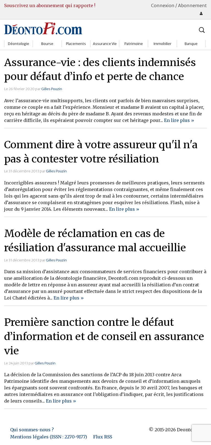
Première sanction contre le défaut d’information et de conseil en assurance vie (104, 336)
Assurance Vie (105, 43)
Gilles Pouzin (51, 89)
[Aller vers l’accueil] (43, 28)
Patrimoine (133, 43)
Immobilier (162, 43)
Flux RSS (102, 437)
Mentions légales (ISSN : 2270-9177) (48, 437)
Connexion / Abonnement (179, 5)
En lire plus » (179, 120)
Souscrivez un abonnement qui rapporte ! (49, 5)
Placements (76, 43)
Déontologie (18, 43)
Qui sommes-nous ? (32, 429)
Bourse (47, 43)
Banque (191, 43)
